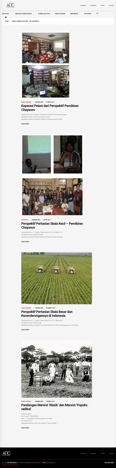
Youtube (111, 5)
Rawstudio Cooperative (10, 464)
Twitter (102, 5)
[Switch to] (97, 13)
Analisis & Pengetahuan (23, 13)
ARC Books (87, 13)
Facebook (83, 5)
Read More (25, 124)
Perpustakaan (60, 13)
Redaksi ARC (39, 102)
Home (7, 21)
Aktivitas (5, 13)
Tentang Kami (109, 462)
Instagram (93, 5)
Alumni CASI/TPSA (44, 13)
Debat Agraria (26, 102)
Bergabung (74, 13)
